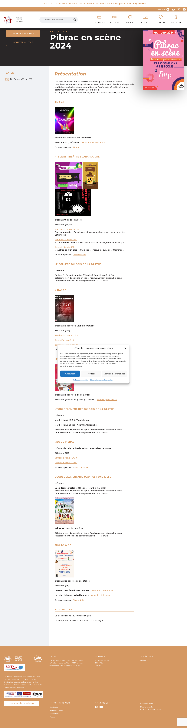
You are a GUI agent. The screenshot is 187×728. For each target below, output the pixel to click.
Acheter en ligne (23, 33)
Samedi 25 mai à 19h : (65, 247)
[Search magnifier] (75, 20)
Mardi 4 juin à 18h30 (107, 399)
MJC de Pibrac (82, 467)
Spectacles (54, 707)
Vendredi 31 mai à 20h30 (67, 335)
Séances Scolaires (56, 710)
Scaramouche (79, 254)
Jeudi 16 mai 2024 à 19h (93, 142)
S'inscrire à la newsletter (21, 703)
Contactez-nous (146, 704)
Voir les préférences (114, 373)
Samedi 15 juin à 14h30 (66, 458)
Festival (52, 717)
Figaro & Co (78, 600)
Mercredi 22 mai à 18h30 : (67, 229)
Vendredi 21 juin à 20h (102, 590)
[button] (125, 348)
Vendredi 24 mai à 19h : (66, 239)
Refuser (91, 373)
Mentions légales (146, 707)
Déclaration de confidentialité (101, 380)
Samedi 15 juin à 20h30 (66, 462)
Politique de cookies (80, 380)
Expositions (54, 714)
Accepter (70, 373)
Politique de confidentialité (150, 710)
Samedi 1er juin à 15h (65, 340)
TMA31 (76, 147)
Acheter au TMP (23, 42)
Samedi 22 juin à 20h (100, 595)
